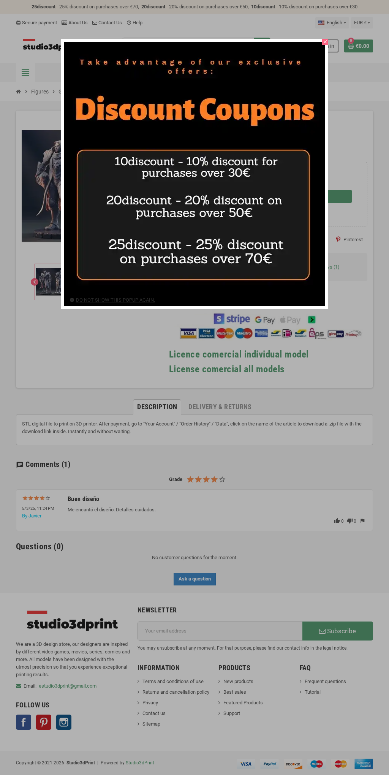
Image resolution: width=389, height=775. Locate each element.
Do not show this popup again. (115, 300)
